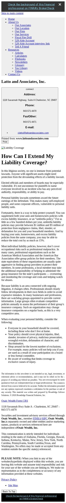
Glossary (19, 65)
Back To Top (9, 491)
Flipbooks (20, 58)
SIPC (45, 418)
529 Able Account (24, 40)
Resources (13, 49)
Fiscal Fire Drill (23, 37)
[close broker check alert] (60, 4)
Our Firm (20, 31)
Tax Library (21, 68)
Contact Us (14, 74)
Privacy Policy (9, 479)
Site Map (13, 485)
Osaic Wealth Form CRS (14, 400)
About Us (13, 22)
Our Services (22, 34)
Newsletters (21, 62)
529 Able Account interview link (32, 43)
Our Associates (23, 25)
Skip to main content (12, 13)
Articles (19, 52)
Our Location (22, 28)
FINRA (37, 418)
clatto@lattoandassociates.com (33, 133)
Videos (18, 71)
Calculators (21, 55)
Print (5, 142)
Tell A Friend (22, 46)
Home (11, 19)
